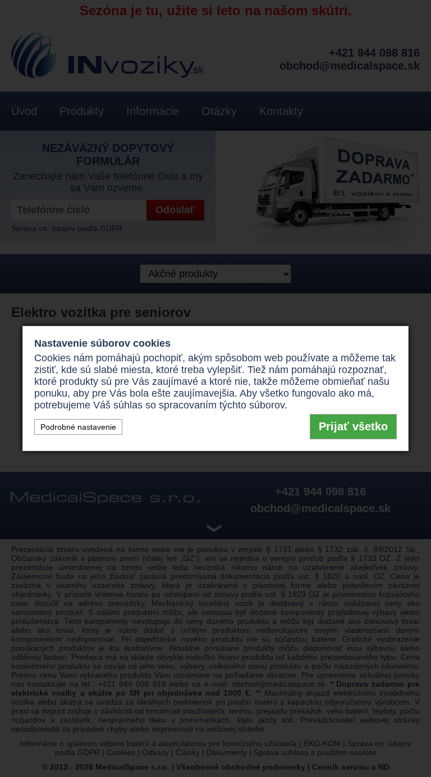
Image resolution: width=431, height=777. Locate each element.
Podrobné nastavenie (78, 426)
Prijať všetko (353, 426)
